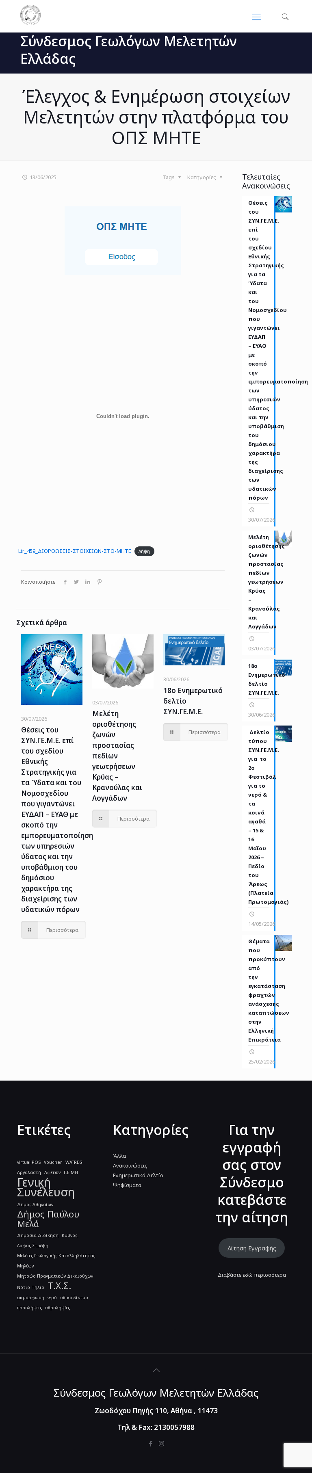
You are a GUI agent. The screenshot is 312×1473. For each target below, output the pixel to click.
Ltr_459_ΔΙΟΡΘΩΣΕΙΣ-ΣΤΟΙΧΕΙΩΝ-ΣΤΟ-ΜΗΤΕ (74, 551)
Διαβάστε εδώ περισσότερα (252, 1274)
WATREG (73, 1162)
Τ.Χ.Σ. (59, 1286)
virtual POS (29, 1162)
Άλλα (119, 1155)
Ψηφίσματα (127, 1185)
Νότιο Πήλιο (30, 1287)
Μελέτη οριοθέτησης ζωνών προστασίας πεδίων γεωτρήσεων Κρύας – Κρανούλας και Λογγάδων (117, 756)
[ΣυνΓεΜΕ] (30, 23)
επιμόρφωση (30, 1297)
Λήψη (144, 551)
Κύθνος (69, 1235)
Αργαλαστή (29, 1172)
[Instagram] (161, 1443)
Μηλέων (25, 1266)
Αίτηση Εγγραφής (252, 1248)
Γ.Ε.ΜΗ (71, 1172)
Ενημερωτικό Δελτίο (138, 1175)
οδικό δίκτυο (74, 1297)
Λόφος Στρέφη (32, 1245)
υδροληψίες (57, 1308)
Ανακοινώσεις (130, 1165)
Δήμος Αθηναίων (35, 1204)
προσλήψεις (29, 1308)
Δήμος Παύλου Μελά (48, 1219)
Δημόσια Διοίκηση (37, 1235)
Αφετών (52, 1172)
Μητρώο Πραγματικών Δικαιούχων (55, 1276)
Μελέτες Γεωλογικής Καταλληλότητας (56, 1256)
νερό (52, 1297)
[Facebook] (150, 1443)
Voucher (53, 1162)
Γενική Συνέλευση (46, 1187)
